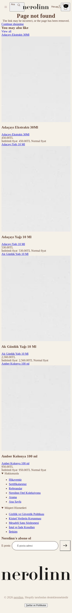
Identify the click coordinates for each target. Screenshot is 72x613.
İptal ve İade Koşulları (22, 527)
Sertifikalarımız (18, 484)
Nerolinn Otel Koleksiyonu (25, 492)
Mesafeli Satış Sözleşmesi (24, 522)
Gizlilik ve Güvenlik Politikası (26, 514)
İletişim (13, 531)
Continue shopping (12, 24)
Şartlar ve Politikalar (36, 605)
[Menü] (5, 7)
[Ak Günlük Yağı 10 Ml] (36, 298)
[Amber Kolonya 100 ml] (36, 408)
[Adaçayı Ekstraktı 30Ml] (36, 79)
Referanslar (15, 488)
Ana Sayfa (15, 501)
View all (6, 31)
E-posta (5, 545)
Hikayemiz (15, 479)
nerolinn (18, 597)
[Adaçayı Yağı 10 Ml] (36, 189)
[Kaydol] (65, 545)
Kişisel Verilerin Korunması (25, 518)
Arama (13, 497)
